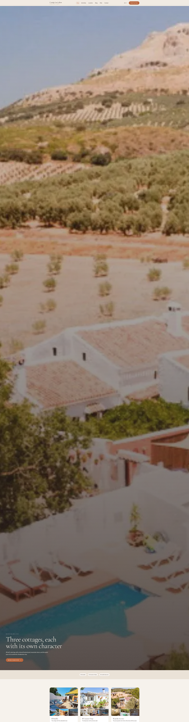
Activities (83, 3)
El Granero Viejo (93, 674)
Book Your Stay (134, 3)
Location (90, 3)
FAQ (101, 3)
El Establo (83, 674)
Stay (78, 3)
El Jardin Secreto (104, 674)
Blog (96, 3)
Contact (106, 3)
